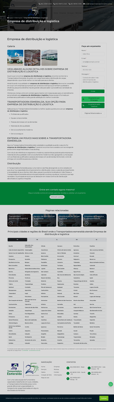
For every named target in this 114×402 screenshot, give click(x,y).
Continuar (104, 398)
